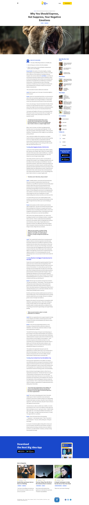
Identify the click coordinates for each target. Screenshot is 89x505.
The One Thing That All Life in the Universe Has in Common (44, 482)
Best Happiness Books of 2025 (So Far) (40, 147)
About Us (35, 499)
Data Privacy (45, 499)
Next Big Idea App (19, 499)
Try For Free (67, 3)
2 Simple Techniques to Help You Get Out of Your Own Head (62, 482)
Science (43, 485)
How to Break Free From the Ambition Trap (41, 358)
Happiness (46, 23)
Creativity (19, 485)
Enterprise (31, 499)
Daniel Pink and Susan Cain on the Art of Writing (25, 482)
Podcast (26, 499)
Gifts (23, 499)
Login (60, 3)
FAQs (28, 499)
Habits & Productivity (58, 485)
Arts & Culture (38, 485)
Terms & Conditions (40, 499)
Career (42, 23)
